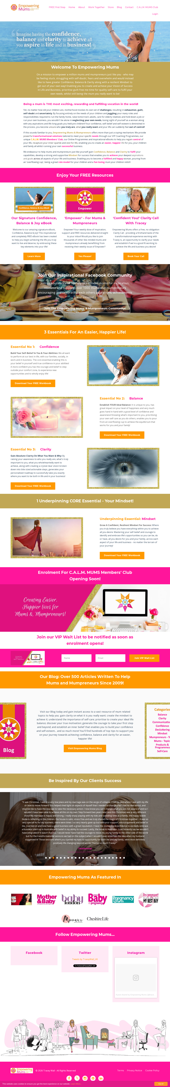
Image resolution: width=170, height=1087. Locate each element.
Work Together (96, 7)
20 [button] (116, 835)
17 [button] (105, 835)
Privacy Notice (134, 1048)
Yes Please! (84, 256)
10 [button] (79, 835)
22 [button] (124, 835)
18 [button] (109, 835)
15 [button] (98, 835)
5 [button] (61, 835)
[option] (85, 813)
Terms (120, 1048)
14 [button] (94, 835)
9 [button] (75, 835)
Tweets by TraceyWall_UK (85, 936)
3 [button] (53, 835)
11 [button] (83, 835)
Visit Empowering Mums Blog (85, 748)
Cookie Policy (152, 1048)
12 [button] (87, 835)
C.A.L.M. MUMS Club (147, 7)
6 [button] (64, 835)
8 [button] (72, 835)
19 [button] (113, 835)
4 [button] (57, 835)
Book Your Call (136, 256)
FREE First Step (57, 7)
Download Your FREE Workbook (33, 383)
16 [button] (102, 835)
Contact (129, 7)
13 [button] (90, 835)
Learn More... (76, 1084)
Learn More (34, 256)
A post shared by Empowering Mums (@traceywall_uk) (139, 972)
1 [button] (46, 835)
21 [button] (120, 835)
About (81, 7)
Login (155, 14)
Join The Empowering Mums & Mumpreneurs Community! (85, 308)
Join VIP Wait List (144, 658)
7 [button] (68, 835)
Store (111, 7)
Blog (119, 7)
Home (72, 7)
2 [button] (49, 835)
